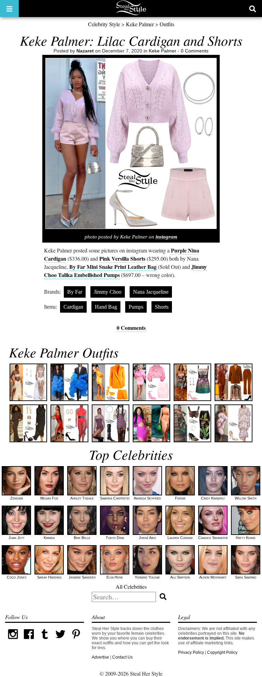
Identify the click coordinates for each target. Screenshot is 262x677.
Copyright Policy (222, 652)
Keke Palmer (140, 24)
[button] (9, 8)
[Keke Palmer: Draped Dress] (151, 423)
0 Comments (194, 50)
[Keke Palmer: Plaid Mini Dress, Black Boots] (110, 423)
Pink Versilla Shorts (122, 258)
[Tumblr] (45, 640)
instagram (166, 237)
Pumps (136, 307)
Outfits (167, 24)
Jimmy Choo (107, 292)
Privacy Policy (191, 652)
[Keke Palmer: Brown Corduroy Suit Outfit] (233, 382)
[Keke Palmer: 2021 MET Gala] (28, 423)
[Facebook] (29, 640)
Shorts (162, 307)
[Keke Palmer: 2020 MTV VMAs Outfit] (233, 423)
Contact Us (122, 657)
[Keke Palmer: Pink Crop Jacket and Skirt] (151, 382)
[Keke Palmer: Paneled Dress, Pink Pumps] (192, 382)
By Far (74, 292)
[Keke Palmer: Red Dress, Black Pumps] (69, 423)
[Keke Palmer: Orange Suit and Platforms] (110, 382)
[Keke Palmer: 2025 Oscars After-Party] (28, 382)
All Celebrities (131, 586)
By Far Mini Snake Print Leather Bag (113, 267)
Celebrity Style (104, 24)
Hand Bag (106, 307)
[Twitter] (60, 640)
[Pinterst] (76, 640)
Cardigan (73, 307)
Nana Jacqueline (151, 292)
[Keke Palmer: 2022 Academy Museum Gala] (69, 382)
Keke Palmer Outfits (64, 352)
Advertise (100, 657)
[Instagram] (13, 640)
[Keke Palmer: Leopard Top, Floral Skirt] (192, 423)
